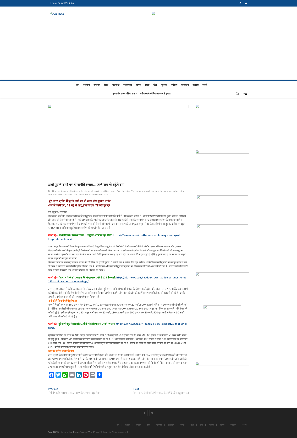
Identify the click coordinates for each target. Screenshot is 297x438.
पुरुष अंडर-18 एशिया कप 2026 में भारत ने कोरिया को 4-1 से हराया (141, 93)
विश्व (106, 84)
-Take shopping (123, 191)
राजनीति (115, 84)
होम (77, 84)
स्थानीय (86, 84)
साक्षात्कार (127, 84)
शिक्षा (147, 84)
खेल (155, 84)
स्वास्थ (196, 84)
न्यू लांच (164, 84)
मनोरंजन (185, 84)
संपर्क (204, 84)
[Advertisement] (148, 55)
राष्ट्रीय (97, 84)
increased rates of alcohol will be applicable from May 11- (84, 194)
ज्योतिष (174, 84)
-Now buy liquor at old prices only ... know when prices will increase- (83, 191)
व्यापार (138, 84)
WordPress (93, 432)
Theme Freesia (80, 432)
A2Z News (53, 431)
